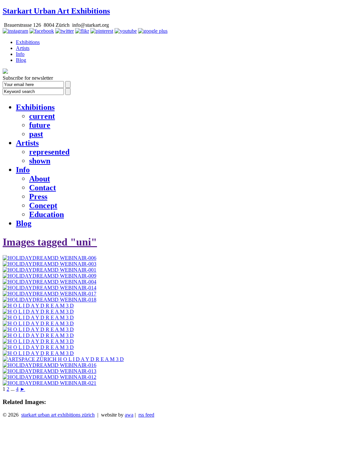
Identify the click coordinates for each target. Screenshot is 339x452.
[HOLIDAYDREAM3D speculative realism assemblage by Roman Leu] (38, 335)
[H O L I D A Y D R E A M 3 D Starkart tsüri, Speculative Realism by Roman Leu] (38, 347)
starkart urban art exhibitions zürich (58, 415)
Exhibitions (28, 42)
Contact (42, 187)
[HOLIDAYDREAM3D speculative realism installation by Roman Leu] (38, 341)
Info (20, 54)
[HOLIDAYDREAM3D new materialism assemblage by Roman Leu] (38, 323)
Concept (43, 205)
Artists (22, 48)
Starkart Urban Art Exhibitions (56, 11)
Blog (21, 60)
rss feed (146, 415)
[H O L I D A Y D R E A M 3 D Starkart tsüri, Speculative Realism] (38, 329)
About (39, 178)
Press (38, 196)
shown (39, 161)
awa (129, 415)
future (39, 125)
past (36, 134)
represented (49, 152)
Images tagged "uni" (50, 242)
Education (46, 214)
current (42, 116)
